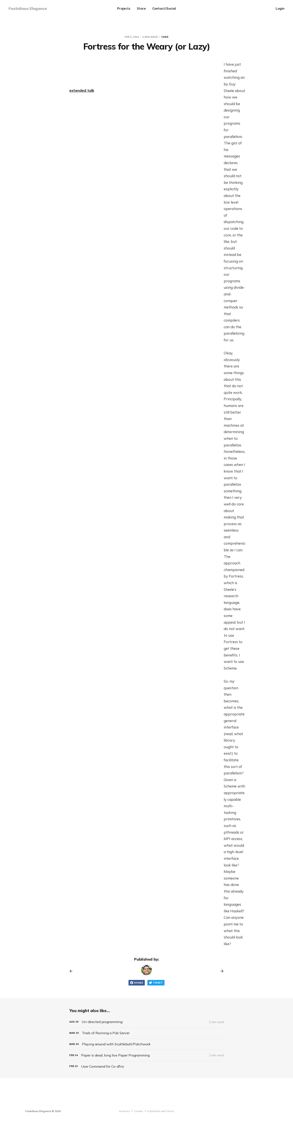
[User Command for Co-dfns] (146, 1066)
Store (141, 8)
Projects (123, 8)
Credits (138, 1111)
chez (164, 36)
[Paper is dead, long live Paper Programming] (146, 1055)
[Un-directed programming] (146, 1021)
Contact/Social (164, 8)
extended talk (81, 90)
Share (138, 982)
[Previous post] (72, 971)
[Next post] (220, 971)
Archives (124, 1111)
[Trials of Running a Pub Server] (146, 1033)
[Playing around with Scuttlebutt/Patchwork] (146, 1044)
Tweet (158, 982)
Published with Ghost (160, 1111)
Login (280, 8)
